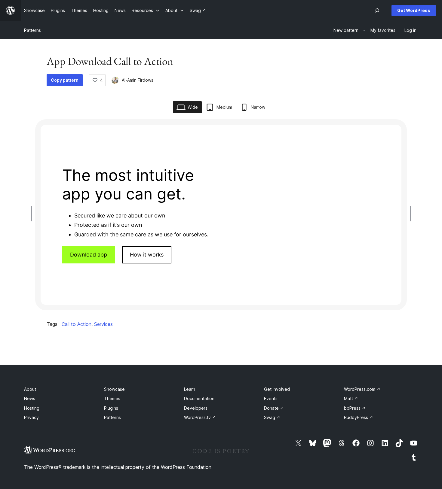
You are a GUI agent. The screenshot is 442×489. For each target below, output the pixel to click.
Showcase (114, 389)
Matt (351, 398)
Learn (189, 389)
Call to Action (76, 324)
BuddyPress (358, 417)
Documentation (199, 398)
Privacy (31, 417)
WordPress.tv (200, 417)
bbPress (355, 408)
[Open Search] (377, 10)
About (30, 389)
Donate (274, 408)
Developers (195, 408)
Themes (112, 398)
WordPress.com (362, 389)
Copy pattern (64, 80)
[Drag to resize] (33, 213)
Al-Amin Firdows (137, 80)
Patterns (32, 30)
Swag (272, 417)
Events (271, 398)
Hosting (31, 408)
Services (103, 324)
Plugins (111, 408)
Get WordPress (413, 10)
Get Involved (277, 389)
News (29, 398)
